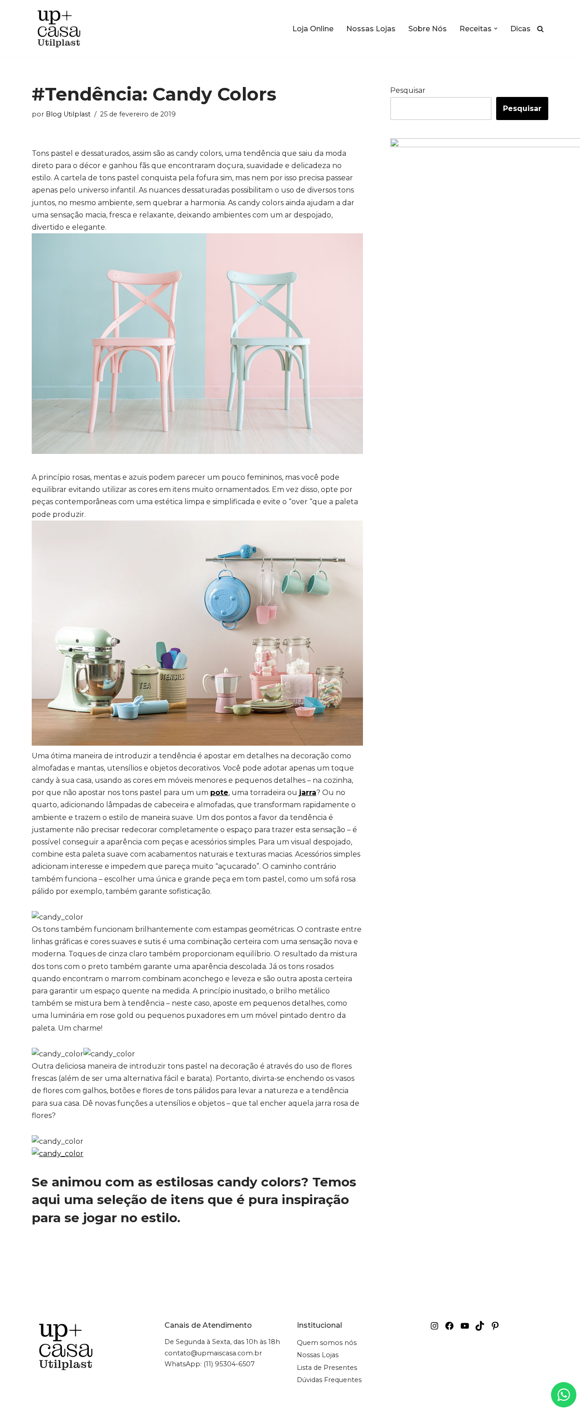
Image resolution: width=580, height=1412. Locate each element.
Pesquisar (407, 90)
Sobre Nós (427, 28)
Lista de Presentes (327, 1368)
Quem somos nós (327, 1343)
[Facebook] (449, 1326)
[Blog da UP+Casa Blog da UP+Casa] (59, 28)
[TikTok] (480, 1326)
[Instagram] (435, 1326)
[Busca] (540, 28)
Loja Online (313, 28)
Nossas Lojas (371, 28)
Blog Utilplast (68, 114)
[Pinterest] (495, 1326)
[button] (496, 28)
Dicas (520, 28)
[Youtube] (465, 1326)
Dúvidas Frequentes (329, 1380)
